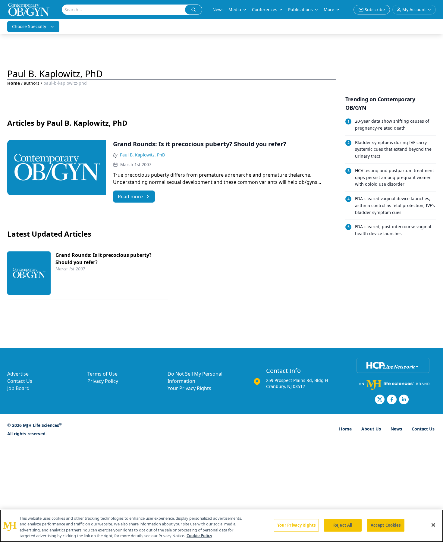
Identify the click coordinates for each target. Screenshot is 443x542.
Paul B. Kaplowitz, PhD (142, 155)
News (218, 9)
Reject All (342, 525)
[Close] (433, 524)
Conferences (264, 9)
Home (13, 83)
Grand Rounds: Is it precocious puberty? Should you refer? (103, 259)
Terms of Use (102, 373)
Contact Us (19, 381)
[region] (221, 525)
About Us (371, 429)
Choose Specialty (29, 26)
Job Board (18, 388)
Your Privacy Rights (189, 388)
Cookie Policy (199, 535)
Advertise (18, 373)
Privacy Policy (102, 381)
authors (31, 83)
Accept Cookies (386, 525)
